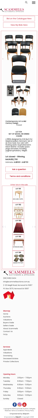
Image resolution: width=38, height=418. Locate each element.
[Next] (33, 59)
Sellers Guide (8, 325)
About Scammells (10, 328)
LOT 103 (18, 227)
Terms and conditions (20, 176)
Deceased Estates (10, 358)
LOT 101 (18, 194)
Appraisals (7, 349)
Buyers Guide (8, 322)
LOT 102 (18, 211)
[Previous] (4, 59)
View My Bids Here (19, 25)
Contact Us (8, 331)
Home (5, 314)
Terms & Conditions (17, 411)
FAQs (5, 334)
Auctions (6, 317)
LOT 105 (18, 241)
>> (35, 227)
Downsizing (7, 355)
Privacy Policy (29, 411)
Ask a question (19, 169)
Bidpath (18, 417)
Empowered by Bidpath (19, 413)
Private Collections (11, 361)
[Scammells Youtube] (24, 404)
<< (3, 227)
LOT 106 (18, 257)
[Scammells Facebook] (14, 404)
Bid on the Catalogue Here (19, 18)
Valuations (7, 319)
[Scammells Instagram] (19, 404)
